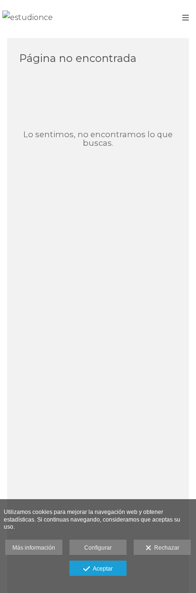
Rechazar (165, 547)
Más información (33, 547)
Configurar (98, 547)
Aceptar (101, 568)
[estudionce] (27, 18)
